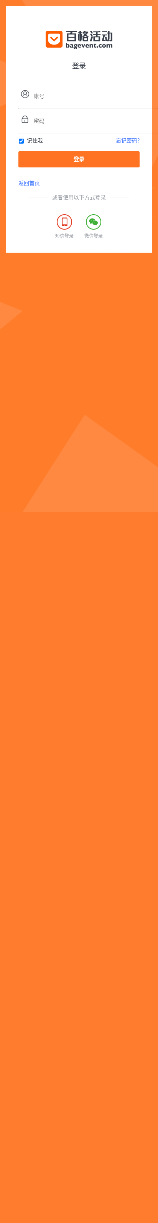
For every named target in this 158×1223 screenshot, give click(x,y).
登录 (79, 159)
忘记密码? (128, 141)
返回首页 (29, 183)
